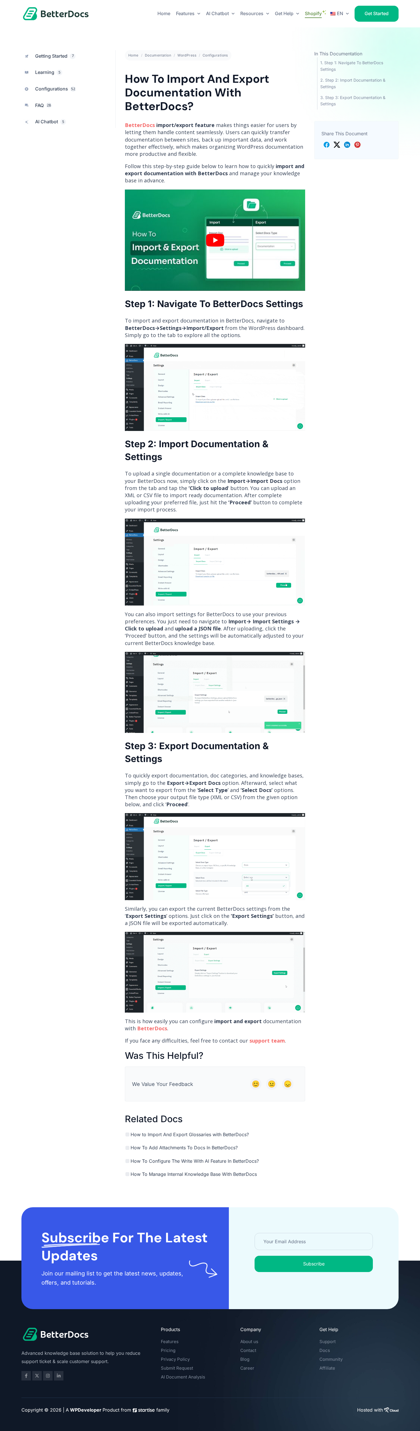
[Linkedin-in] (58, 1375)
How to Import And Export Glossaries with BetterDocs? (190, 1134)
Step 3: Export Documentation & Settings (352, 100)
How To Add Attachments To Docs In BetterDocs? (184, 1147)
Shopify (313, 13)
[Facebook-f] (26, 1375)
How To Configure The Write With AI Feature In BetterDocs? (195, 1161)
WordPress (186, 55)
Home (163, 13)
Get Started (377, 13)
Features (185, 13)
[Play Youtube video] (215, 240)
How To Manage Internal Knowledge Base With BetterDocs (194, 1174)
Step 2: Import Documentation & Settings (352, 83)
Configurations (215, 55)
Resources (251, 13)
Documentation (158, 55)
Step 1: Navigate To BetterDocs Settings (351, 65)
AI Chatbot (217, 13)
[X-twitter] (37, 1375)
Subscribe (314, 1264)
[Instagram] (48, 1375)
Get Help (284, 13)
